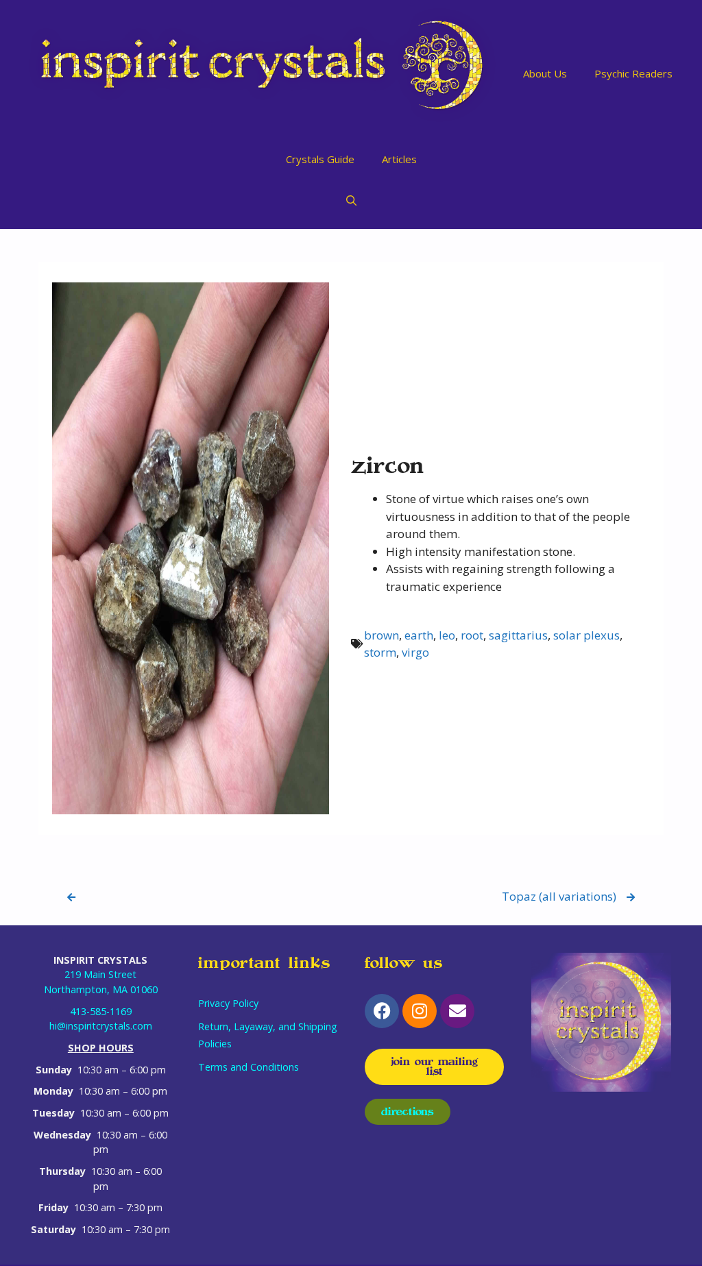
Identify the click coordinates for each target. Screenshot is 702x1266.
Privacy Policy (228, 1003)
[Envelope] (457, 1011)
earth (418, 635)
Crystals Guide (320, 159)
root (472, 635)
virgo (415, 652)
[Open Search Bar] (351, 200)
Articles (399, 159)
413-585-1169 (101, 1011)
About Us (545, 73)
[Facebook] (382, 1011)
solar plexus (586, 635)
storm (380, 652)
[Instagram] (419, 1011)
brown (381, 635)
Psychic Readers (633, 73)
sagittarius (518, 635)
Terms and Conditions (248, 1066)
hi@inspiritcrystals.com (100, 1025)
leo (447, 635)
